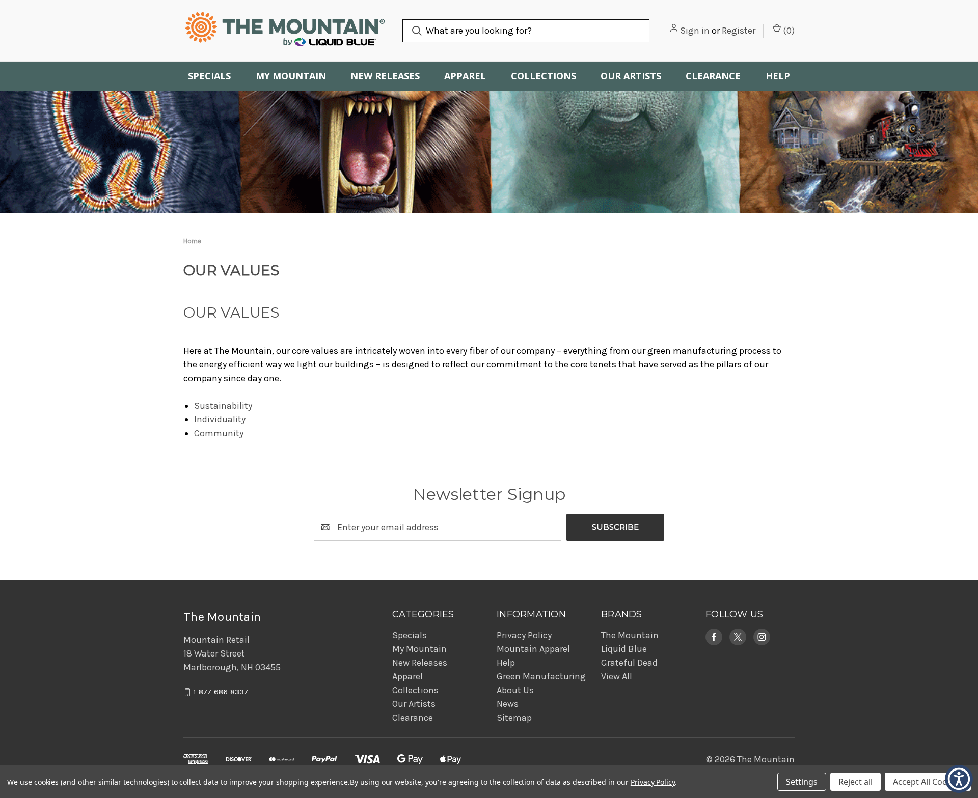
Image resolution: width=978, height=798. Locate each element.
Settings (802, 781)
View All (616, 676)
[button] (714, 637)
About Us (515, 690)
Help (778, 76)
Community (218, 433)
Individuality (220, 419)
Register (738, 30)
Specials (209, 76)
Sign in (695, 30)
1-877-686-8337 (221, 692)
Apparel (465, 76)
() (788, 30)
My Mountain (291, 76)
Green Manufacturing (541, 676)
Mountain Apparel (533, 648)
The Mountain (630, 635)
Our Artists (631, 76)
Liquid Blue (624, 648)
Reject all (855, 781)
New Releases (385, 76)
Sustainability (223, 405)
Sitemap (514, 717)
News (508, 703)
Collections (543, 76)
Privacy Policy (524, 635)
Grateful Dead (629, 662)
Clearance (713, 76)
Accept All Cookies (928, 781)
